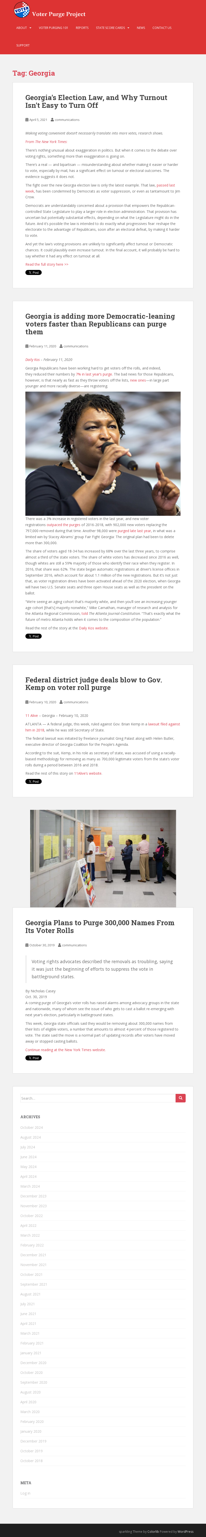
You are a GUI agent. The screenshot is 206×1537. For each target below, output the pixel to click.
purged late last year (134, 530)
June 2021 (28, 1313)
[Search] (181, 1098)
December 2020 (33, 1362)
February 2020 (32, 1421)
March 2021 (30, 1333)
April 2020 (28, 1402)
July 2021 (27, 1303)
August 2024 (30, 1137)
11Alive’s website (87, 773)
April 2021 (28, 1323)
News (141, 28)
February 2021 (32, 1343)
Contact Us (161, 28)
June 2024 (28, 1156)
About (21, 28)
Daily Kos (32, 359)
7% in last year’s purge (94, 374)
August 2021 (30, 1294)
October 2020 (31, 1372)
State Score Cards (110, 28)
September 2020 (33, 1382)
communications (67, 119)
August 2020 (30, 1392)
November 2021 (33, 1264)
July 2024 (27, 1147)
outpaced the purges (63, 524)
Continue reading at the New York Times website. (65, 1049)
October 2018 (31, 1460)
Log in (25, 1493)
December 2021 (33, 1254)
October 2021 (31, 1274)
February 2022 (32, 1245)
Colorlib (153, 1531)
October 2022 (31, 1215)
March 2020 (30, 1411)
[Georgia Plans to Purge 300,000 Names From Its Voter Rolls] (103, 858)
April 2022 (28, 1225)
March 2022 (30, 1235)
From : (46, 141)
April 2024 (28, 1176)
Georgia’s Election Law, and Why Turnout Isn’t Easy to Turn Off (96, 101)
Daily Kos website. (94, 628)
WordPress (185, 1531)
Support (23, 45)
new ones (138, 380)
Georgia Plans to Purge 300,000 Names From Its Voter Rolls (100, 926)
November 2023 (33, 1205)
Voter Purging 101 (53, 28)
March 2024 (30, 1186)
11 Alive (31, 715)
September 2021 (33, 1284)
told (85, 613)
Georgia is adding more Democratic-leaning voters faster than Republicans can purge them (100, 323)
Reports (82, 28)
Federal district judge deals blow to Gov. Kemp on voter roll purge (93, 683)
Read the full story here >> (46, 264)
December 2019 (33, 1441)
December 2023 (33, 1196)
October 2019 (31, 1451)
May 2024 (28, 1166)
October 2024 (31, 1127)
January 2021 (30, 1352)
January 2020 (30, 1431)
